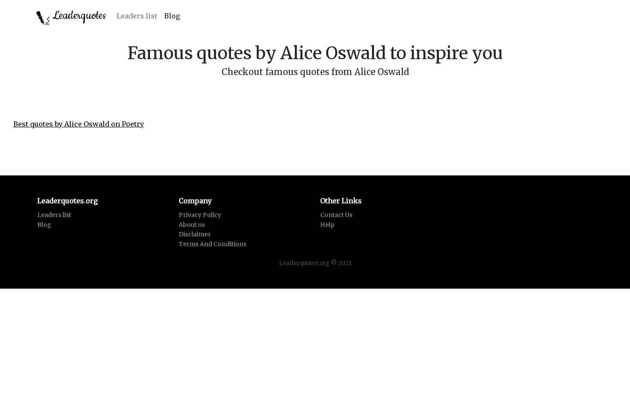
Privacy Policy (200, 215)
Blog (172, 16)
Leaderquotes (78, 15)
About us (192, 225)
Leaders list (137, 16)
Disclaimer (195, 234)
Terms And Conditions (212, 244)
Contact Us (336, 215)
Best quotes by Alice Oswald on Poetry (78, 124)
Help (327, 225)
